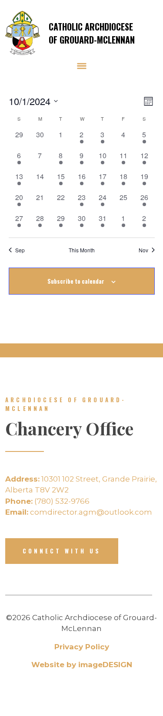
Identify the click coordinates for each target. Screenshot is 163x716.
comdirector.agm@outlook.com (78, 512)
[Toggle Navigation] (82, 66)
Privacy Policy (81, 646)
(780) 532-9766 (47, 501)
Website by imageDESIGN (81, 664)
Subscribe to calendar (75, 281)
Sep (20, 250)
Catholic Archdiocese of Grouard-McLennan (92, 33)
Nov (143, 250)
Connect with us (62, 550)
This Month (82, 250)
